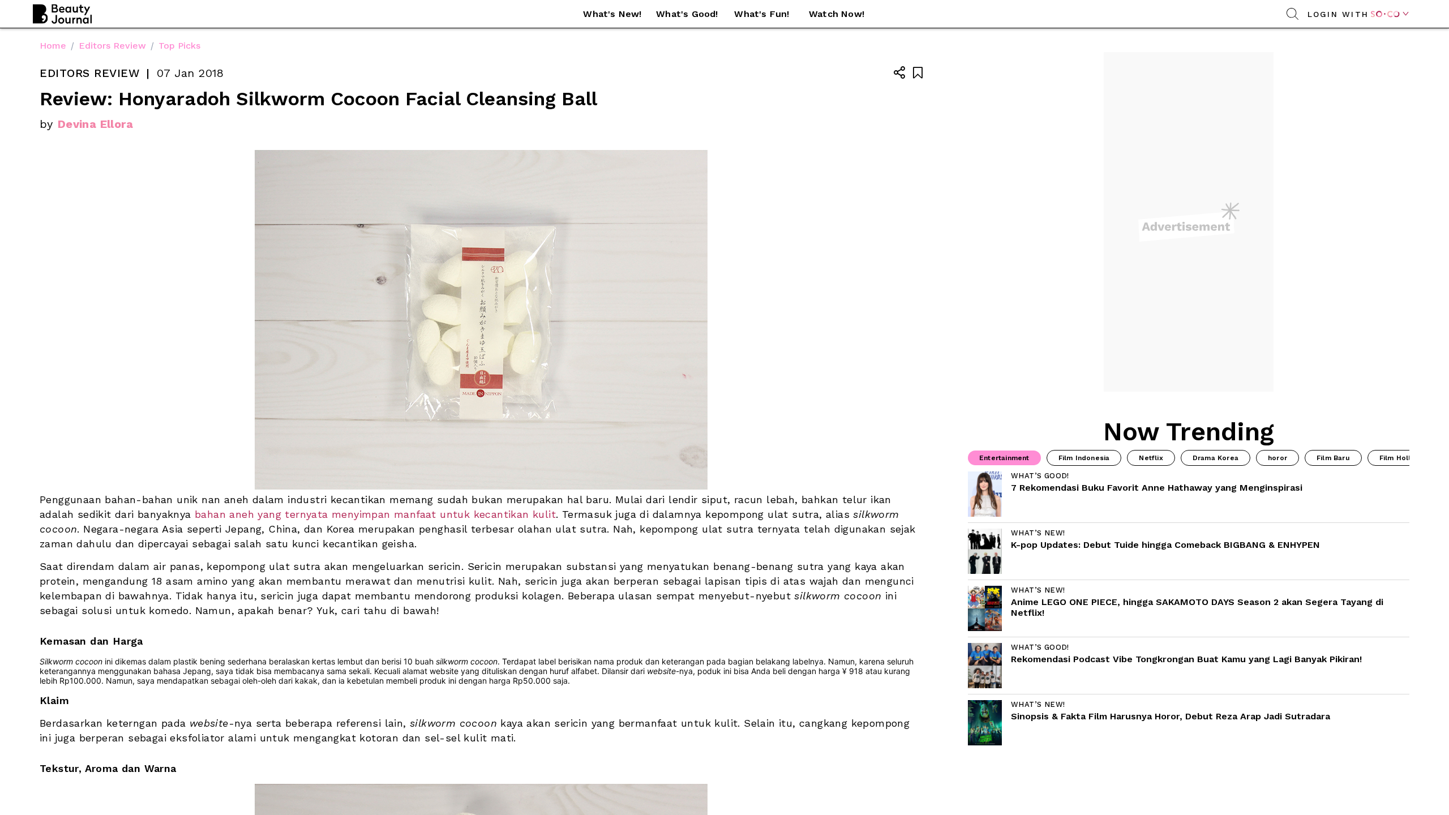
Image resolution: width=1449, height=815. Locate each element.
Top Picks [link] (179, 45)
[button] (612, 14)
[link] (1188, 494)
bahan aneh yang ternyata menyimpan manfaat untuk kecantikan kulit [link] (375, 514)
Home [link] (53, 45)
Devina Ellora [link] (95, 124)
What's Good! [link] (687, 13)
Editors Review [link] (112, 45)
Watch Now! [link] (836, 13)
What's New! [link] (612, 13)
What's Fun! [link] (761, 13)
